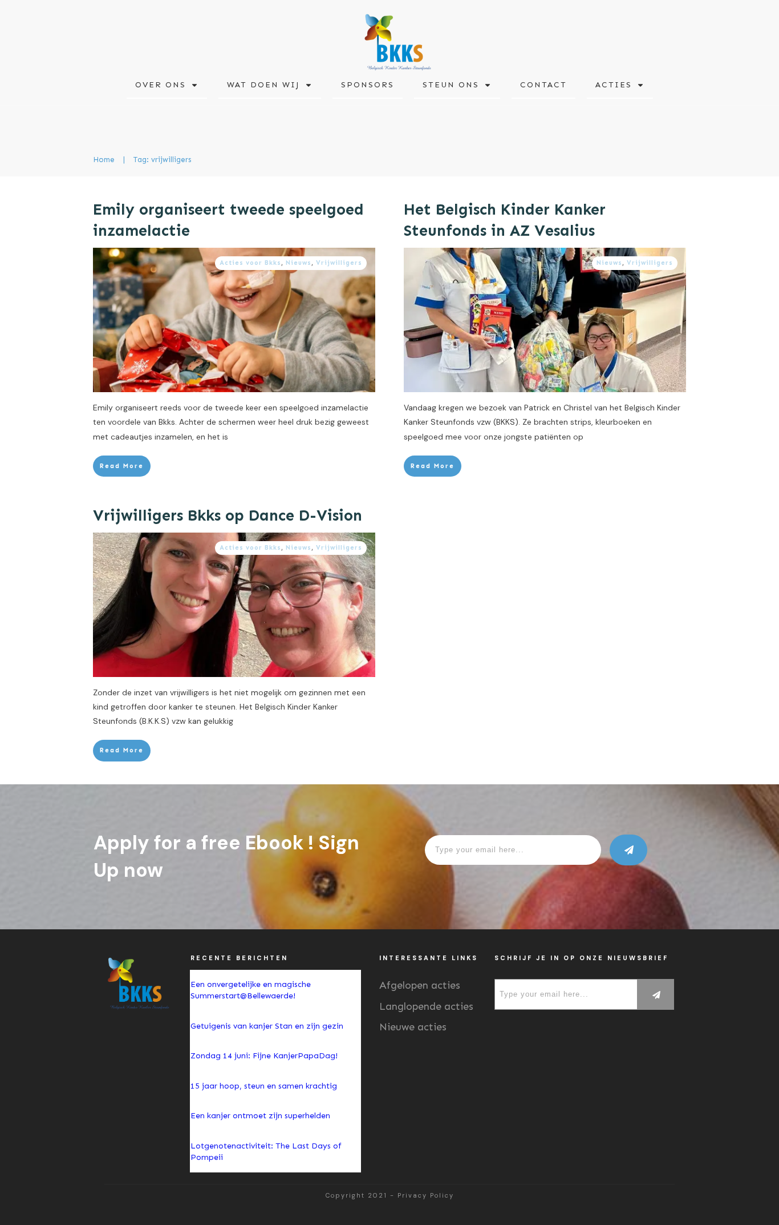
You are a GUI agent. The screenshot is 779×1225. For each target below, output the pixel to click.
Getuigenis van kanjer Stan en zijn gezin (266, 1026)
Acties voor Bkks (250, 263)
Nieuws (298, 263)
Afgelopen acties (419, 985)
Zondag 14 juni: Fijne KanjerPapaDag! (265, 1056)
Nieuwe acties (413, 1027)
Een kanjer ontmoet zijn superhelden (260, 1116)
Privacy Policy (425, 1195)
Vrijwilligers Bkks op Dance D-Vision (227, 515)
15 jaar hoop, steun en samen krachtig (263, 1086)
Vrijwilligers (339, 263)
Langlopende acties (426, 1006)
